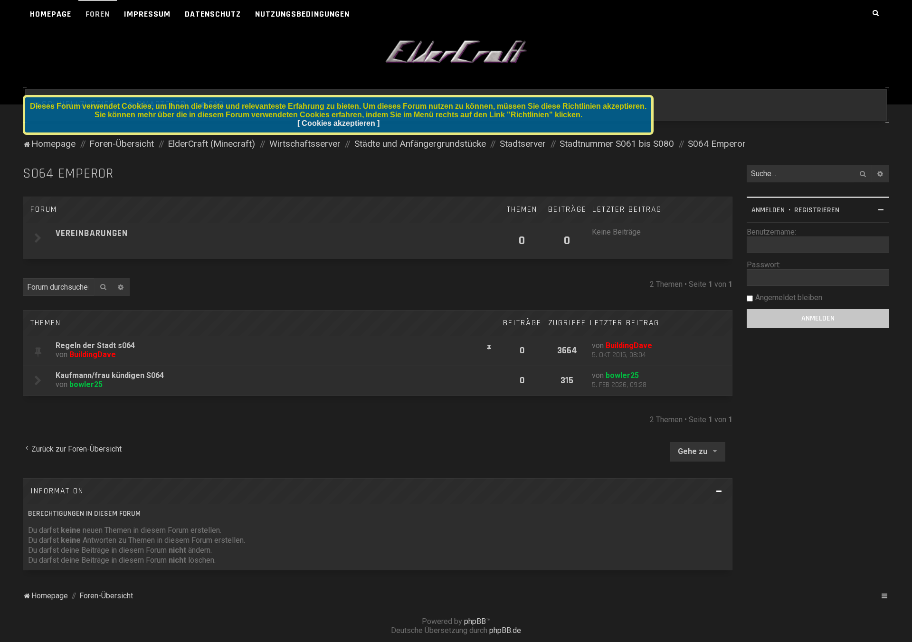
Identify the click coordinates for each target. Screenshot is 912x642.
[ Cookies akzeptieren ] (338, 123)
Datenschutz (213, 14)
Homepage (50, 14)
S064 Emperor (68, 173)
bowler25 (86, 384)
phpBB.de (505, 630)
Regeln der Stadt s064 (95, 345)
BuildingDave (92, 354)
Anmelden (768, 210)
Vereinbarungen (92, 233)
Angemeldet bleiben (788, 297)
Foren (98, 14)
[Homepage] (456, 52)
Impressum (147, 14)
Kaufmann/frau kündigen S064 (110, 375)
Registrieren (816, 210)
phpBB (475, 621)
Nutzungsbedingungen (302, 14)
